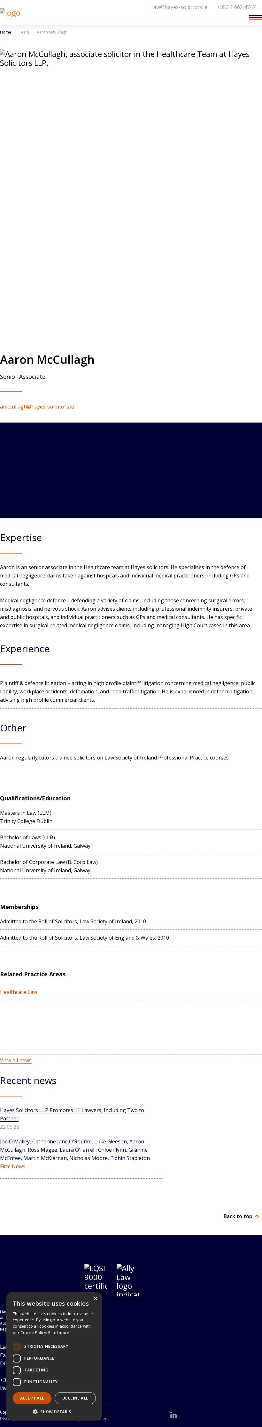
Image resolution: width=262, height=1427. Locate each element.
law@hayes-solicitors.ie (179, 7)
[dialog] (54, 1356)
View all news (16, 1060)
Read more (58, 1332)
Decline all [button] (75, 1398)
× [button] (95, 1298)
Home (5, 32)
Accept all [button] (32, 1398)
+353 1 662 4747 (236, 7)
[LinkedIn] (173, 1415)
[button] (54, 1411)
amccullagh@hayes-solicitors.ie (37, 406)
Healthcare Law (18, 992)
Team (24, 32)
